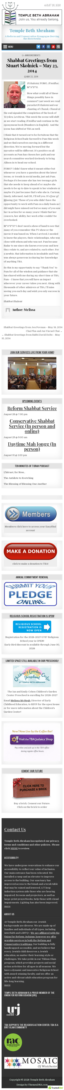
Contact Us (15, 829)
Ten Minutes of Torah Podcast (32, 466)
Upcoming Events (32, 401)
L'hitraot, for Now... (14, 472)
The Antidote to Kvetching (18, 478)
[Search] (58, 46)
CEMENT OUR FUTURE (32, 771)
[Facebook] (43, 46)
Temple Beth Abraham (32, 30)
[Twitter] (38, 46)
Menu (10, 46)
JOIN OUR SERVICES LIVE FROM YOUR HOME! (32, 352)
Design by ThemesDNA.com (32, 1085)
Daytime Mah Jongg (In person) (32, 446)
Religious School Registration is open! (32, 616)
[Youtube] (53, 46)
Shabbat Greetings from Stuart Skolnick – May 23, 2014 (32, 65)
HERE (14, 848)
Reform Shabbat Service (32, 408)
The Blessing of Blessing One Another (25, 484)
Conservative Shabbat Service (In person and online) (32, 426)
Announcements (32, 55)
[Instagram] (48, 46)
